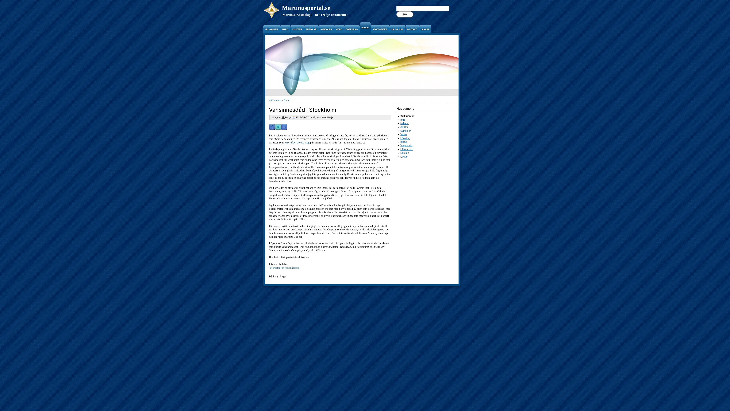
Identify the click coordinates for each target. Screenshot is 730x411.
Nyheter (404, 123)
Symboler (405, 130)
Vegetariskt (406, 145)
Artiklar (404, 127)
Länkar (404, 156)
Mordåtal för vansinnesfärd (284, 267)
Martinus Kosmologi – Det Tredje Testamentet (315, 15)
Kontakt (404, 153)
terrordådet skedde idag (296, 142)
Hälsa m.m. (406, 149)
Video (403, 134)
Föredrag (405, 138)
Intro (402, 119)
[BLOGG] (365, 30)
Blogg (287, 100)
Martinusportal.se (306, 7)
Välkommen (275, 100)
